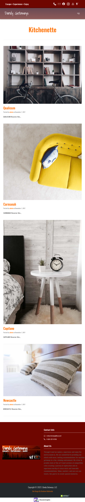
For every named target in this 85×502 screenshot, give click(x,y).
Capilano (8, 328)
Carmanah (9, 204)
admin (11, 112)
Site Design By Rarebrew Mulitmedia (42, 491)
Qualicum (9, 107)
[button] (78, 13)
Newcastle (9, 400)
